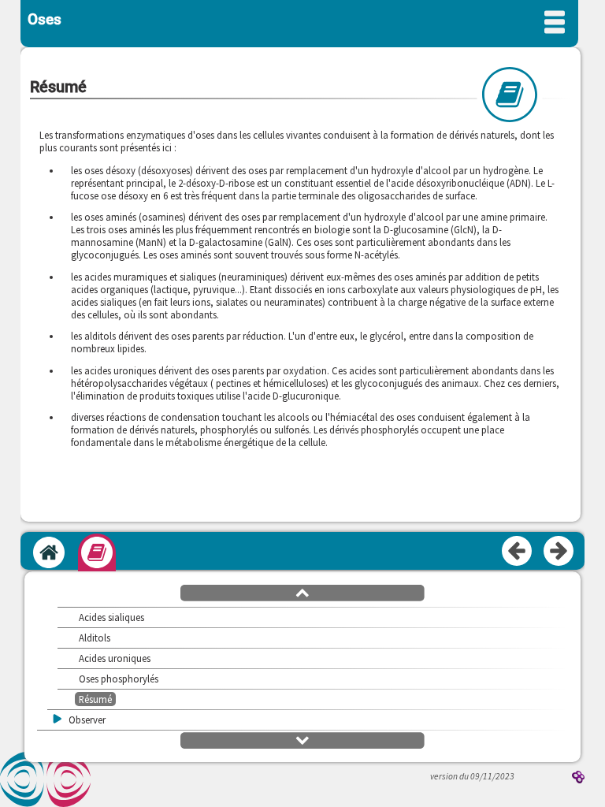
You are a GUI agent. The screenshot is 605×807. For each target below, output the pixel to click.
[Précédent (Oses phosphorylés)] (517, 551)
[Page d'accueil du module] (49, 552)
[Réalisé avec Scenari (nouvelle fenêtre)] (578, 778)
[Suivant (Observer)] (559, 551)
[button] (302, 592)
